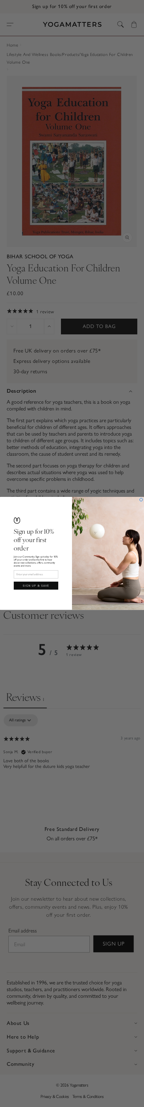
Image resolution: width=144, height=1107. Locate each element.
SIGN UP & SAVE (36, 585)
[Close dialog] (141, 500)
